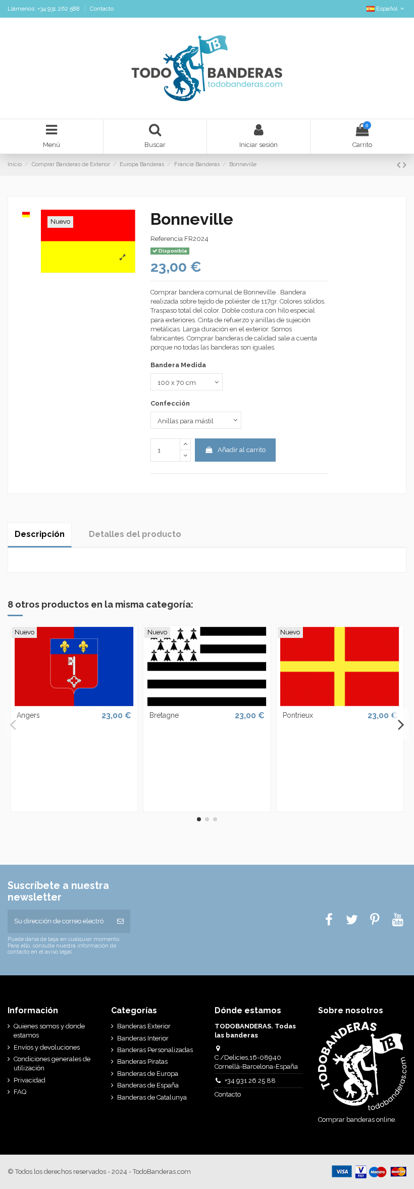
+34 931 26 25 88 (250, 1080)
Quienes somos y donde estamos (49, 1030)
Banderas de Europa (147, 1073)
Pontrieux (298, 715)
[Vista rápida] (73, 702)
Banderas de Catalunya (152, 1097)
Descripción (40, 534)
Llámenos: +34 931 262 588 (44, 8)
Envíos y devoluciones (47, 1047)
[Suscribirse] (120, 921)
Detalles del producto (135, 534)
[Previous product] (400, 165)
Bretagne (164, 715)
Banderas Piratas (142, 1061)
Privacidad (29, 1080)
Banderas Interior (143, 1038)
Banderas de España (148, 1085)
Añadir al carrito (242, 450)
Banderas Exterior (144, 1026)
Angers (28, 715)
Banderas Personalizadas (155, 1050)
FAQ (20, 1092)
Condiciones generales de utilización (52, 1063)
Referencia (166, 238)
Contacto (102, 8)
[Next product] (404, 165)
